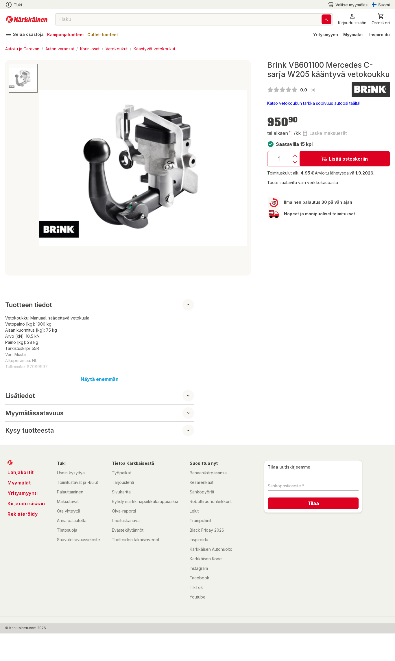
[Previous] (47, 168)
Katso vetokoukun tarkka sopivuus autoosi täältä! (313, 103)
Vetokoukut (117, 48)
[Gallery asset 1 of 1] (143, 168)
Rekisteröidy (23, 514)
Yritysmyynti (325, 34)
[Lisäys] (295, 156)
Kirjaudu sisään (26, 503)
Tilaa (313, 503)
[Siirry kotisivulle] (26, 19)
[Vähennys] (295, 162)
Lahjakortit (21, 472)
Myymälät (353, 34)
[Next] (239, 168)
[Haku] (326, 19)
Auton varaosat (59, 48)
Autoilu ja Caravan (22, 48)
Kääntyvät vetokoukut (154, 48)
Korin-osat (89, 48)
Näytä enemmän (100, 379)
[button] (348, 5)
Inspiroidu (379, 34)
